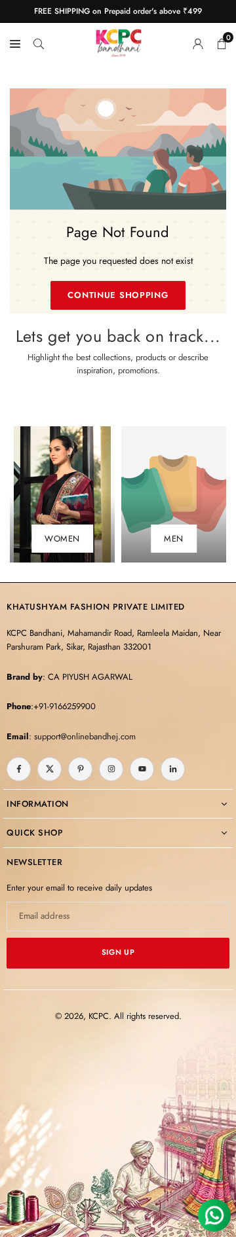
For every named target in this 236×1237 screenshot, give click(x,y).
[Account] (198, 42)
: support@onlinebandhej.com (82, 736)
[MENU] (15, 42)
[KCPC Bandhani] (118, 40)
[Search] (38, 42)
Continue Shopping (118, 295)
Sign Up (118, 952)
